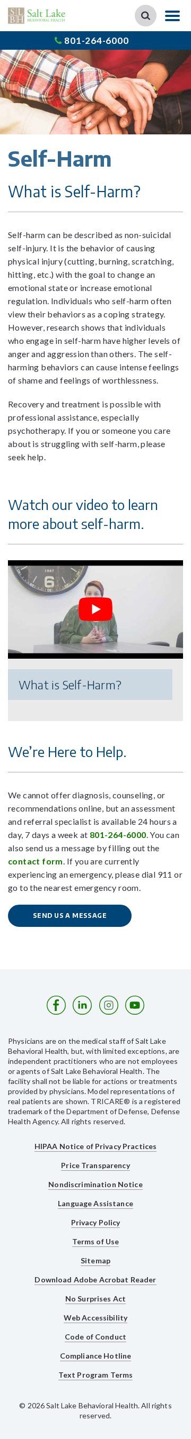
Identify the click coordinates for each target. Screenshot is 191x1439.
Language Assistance (95, 1203)
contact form (35, 861)
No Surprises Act (95, 1298)
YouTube (134, 1005)
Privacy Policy (95, 1222)
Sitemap (95, 1260)
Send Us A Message (70, 915)
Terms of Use (95, 1241)
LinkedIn (82, 1005)
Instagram (108, 1005)
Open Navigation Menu (172, 15)
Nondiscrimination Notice (95, 1184)
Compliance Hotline (96, 1355)
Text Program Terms (95, 1374)
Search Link (146, 15)
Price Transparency (95, 1165)
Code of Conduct (95, 1336)
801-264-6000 (96, 40)
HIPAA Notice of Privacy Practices (95, 1146)
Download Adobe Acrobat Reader (95, 1279)
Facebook (56, 1005)
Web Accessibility (95, 1317)
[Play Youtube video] (95, 609)
